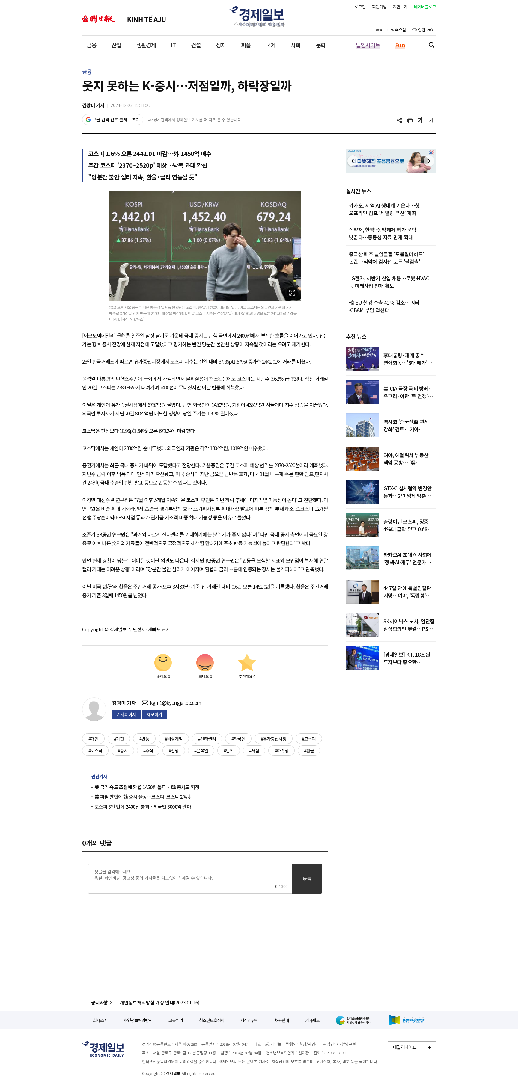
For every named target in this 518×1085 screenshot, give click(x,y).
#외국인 (238, 738)
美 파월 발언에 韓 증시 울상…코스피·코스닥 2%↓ (143, 796)
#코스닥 (95, 750)
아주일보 (98, 19)
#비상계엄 (174, 738)
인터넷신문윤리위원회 (354, 1020)
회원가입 (379, 6)
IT (173, 45)
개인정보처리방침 (138, 1020)
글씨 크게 (420, 120)
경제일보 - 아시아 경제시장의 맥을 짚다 (259, 16)
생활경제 (146, 45)
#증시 (123, 750)
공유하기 (399, 120)
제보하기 (154, 714)
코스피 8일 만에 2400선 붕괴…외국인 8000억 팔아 (142, 806)
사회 (295, 45)
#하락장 (281, 750)
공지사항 (99, 1002)
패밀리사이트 (405, 1047)
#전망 (174, 750)
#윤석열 (201, 750)
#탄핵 (229, 750)
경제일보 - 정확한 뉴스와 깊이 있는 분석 (103, 1049)
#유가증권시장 (273, 738)
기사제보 (312, 1020)
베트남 (146, 19)
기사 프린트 (410, 120)
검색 (431, 44)
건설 (196, 45)
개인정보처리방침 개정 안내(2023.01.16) (159, 1002)
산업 (116, 45)
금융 (91, 45)
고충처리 (175, 1020)
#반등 (144, 738)
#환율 (309, 750)
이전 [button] (352, 160)
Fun (400, 45)
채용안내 (282, 1020)
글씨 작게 (431, 120)
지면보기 (400, 6)
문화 (320, 45)
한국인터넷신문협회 (407, 1020)
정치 (220, 45)
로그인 (360, 6)
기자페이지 (126, 714)
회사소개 (100, 1020)
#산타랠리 (207, 738)
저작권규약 (249, 1020)
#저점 (254, 750)
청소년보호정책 (211, 1020)
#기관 (119, 738)
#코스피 (309, 738)
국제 (270, 45)
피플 (246, 45)
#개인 (93, 738)
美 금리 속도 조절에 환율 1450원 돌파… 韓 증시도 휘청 (146, 787)
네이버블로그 (425, 6)
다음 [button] (429, 160)
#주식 (148, 750)
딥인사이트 (368, 45)
